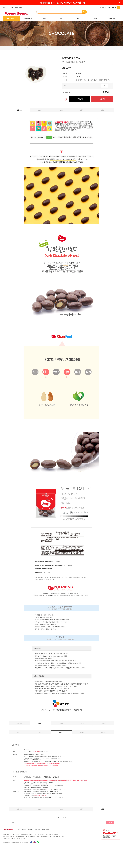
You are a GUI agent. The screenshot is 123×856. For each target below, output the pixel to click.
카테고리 (13, 18)
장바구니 (114, 7)
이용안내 (37, 829)
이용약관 (30, 829)
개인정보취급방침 (21, 829)
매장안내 (16, 7)
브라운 (26, 48)
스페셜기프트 (28, 18)
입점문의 (21, 7)
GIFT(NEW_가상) (19, 48)
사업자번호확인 (46, 829)
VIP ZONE (112, 18)
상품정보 (19, 110)
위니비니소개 (5, 7)
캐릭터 (61, 18)
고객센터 (109, 7)
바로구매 (102, 99)
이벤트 (95, 18)
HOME (11, 48)
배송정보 (61, 110)
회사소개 (11, 7)
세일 (78, 18)
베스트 (45, 18)
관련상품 (40, 110)
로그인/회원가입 (103, 7)
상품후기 (82, 110)
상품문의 (103, 110)
